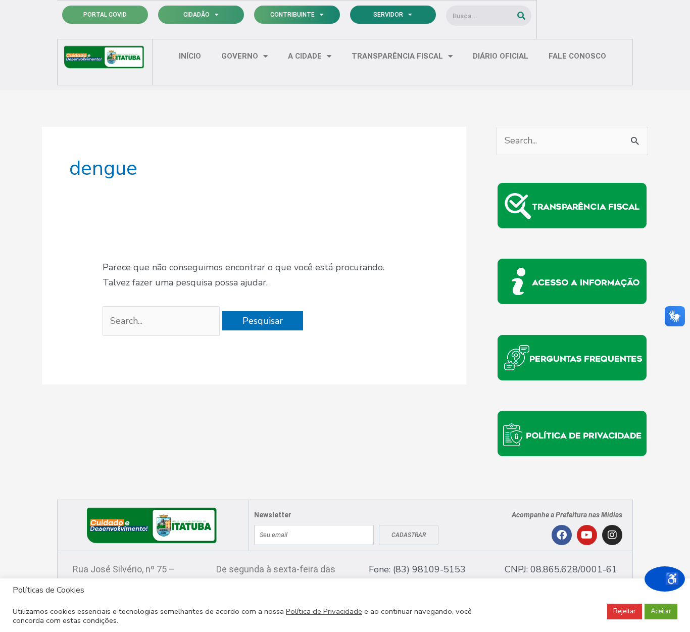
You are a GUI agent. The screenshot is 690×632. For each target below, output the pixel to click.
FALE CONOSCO (577, 56)
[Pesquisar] (521, 16)
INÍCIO (190, 56)
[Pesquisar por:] (162, 321)
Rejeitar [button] (624, 611)
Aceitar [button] (661, 611)
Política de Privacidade (324, 611)
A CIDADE (305, 56)
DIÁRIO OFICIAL (500, 56)
